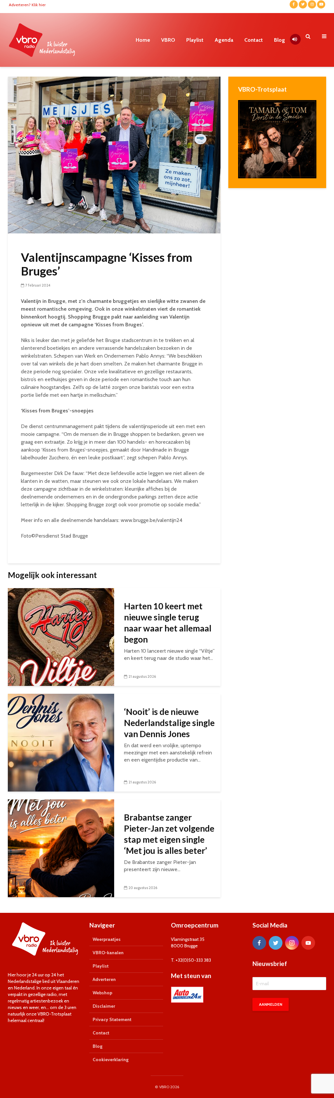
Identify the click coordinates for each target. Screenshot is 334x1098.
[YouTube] (308, 943)
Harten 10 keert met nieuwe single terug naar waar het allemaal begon (167, 623)
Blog (279, 40)
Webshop (102, 993)
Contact (253, 40)
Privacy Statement (112, 1019)
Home (143, 40)
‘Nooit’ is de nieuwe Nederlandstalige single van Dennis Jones (169, 722)
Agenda (224, 40)
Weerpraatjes (107, 939)
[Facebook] (259, 943)
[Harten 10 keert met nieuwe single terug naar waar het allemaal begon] (61, 636)
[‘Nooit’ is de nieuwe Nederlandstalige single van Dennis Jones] (61, 742)
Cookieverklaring (111, 1059)
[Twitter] (275, 943)
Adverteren (104, 979)
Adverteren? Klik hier (27, 4)
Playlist (195, 40)
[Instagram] (292, 943)
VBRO (168, 40)
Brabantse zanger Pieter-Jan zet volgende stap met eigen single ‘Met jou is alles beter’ (169, 834)
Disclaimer (104, 1006)
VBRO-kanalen (108, 953)
